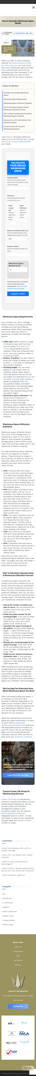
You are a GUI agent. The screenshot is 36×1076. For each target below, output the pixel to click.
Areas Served (18, 951)
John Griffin (20, 33)
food (27, 492)
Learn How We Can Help (18, 775)
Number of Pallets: (17, 249)
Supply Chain (7, 916)
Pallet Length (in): (12, 212)
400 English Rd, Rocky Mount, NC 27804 (18, 996)
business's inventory (23, 737)
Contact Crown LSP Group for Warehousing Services (14, 128)
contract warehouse (19, 142)
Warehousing (7, 925)
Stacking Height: (17, 181)
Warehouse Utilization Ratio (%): (17, 233)
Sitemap (18, 965)
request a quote (24, 820)
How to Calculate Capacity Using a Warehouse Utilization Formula (16, 108)
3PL (30, 33)
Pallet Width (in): (23, 211)
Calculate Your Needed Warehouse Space (16, 94)
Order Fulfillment (9, 911)
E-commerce (7, 903)
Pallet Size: (16, 198)
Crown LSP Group (8, 799)
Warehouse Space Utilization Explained (18, 103)
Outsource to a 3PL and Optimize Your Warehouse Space (17, 121)
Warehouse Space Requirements (15, 99)
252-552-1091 (18, 1000)
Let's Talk (27, 1068)
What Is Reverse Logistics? (13, 875)
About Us (18, 947)
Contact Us (18, 1006)
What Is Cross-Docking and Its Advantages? (14, 863)
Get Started (18, 960)
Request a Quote (18, 294)
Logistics (6, 907)
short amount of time (22, 63)
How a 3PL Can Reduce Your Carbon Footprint (16, 856)
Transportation (8, 920)
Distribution (7, 898)
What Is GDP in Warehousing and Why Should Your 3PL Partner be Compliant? (18, 869)
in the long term (10, 65)
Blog (18, 956)
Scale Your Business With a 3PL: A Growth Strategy (16, 849)
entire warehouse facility (11, 813)
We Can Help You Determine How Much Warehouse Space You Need (18, 115)
